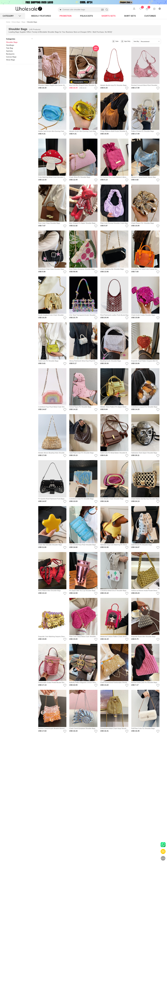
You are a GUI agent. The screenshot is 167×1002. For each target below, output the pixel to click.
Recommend (145, 41)
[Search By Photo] (102, 9)
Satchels (9, 51)
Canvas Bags (11, 57)
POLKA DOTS (86, 16)
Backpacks (10, 54)
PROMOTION (66, 16)
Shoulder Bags (11, 42)
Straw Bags (10, 60)
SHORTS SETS (108, 16)
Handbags (10, 45)
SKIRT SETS (130, 16)
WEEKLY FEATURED (41, 16)
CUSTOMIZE (150, 16)
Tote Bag (9, 48)
